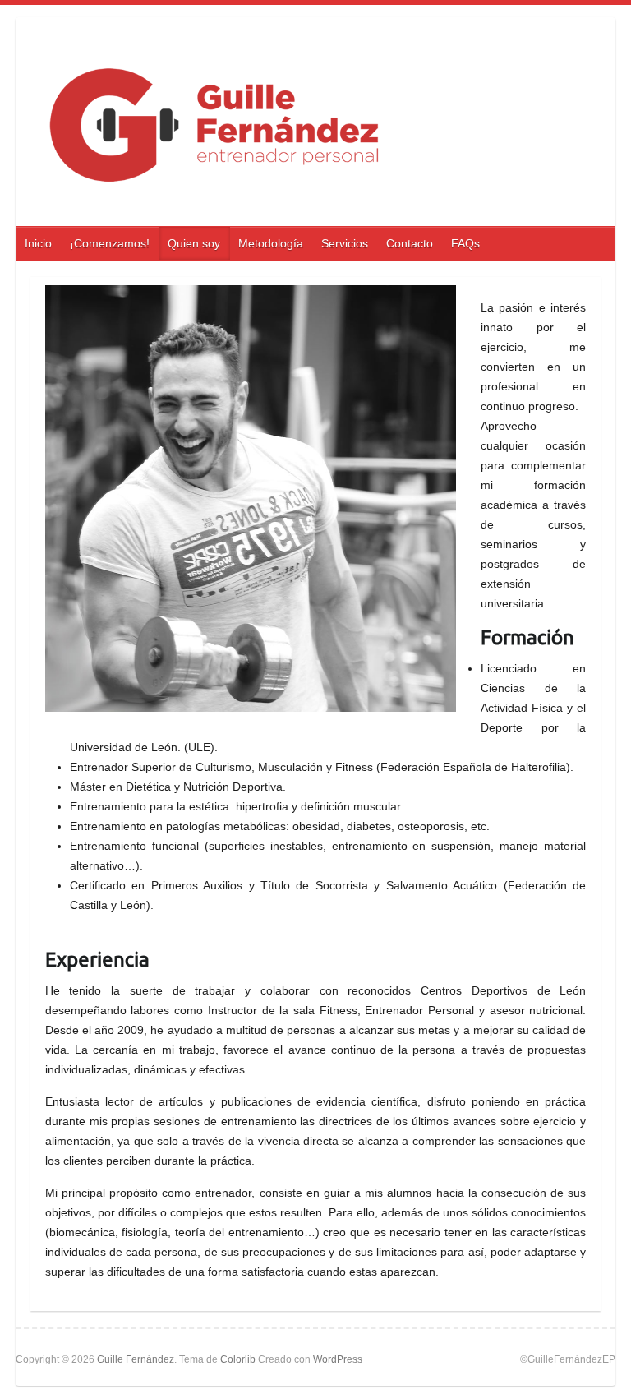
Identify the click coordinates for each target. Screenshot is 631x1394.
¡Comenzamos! (110, 243)
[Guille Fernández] (306, 126)
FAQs (465, 243)
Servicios (344, 243)
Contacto (409, 243)
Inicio (38, 243)
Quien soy (194, 243)
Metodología (270, 243)
